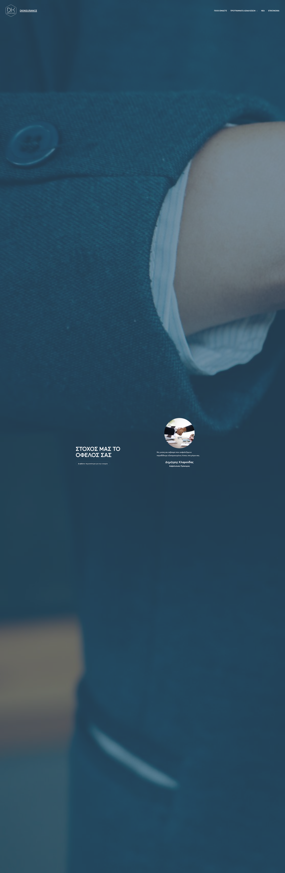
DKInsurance (28, 10)
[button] (93, 464)
